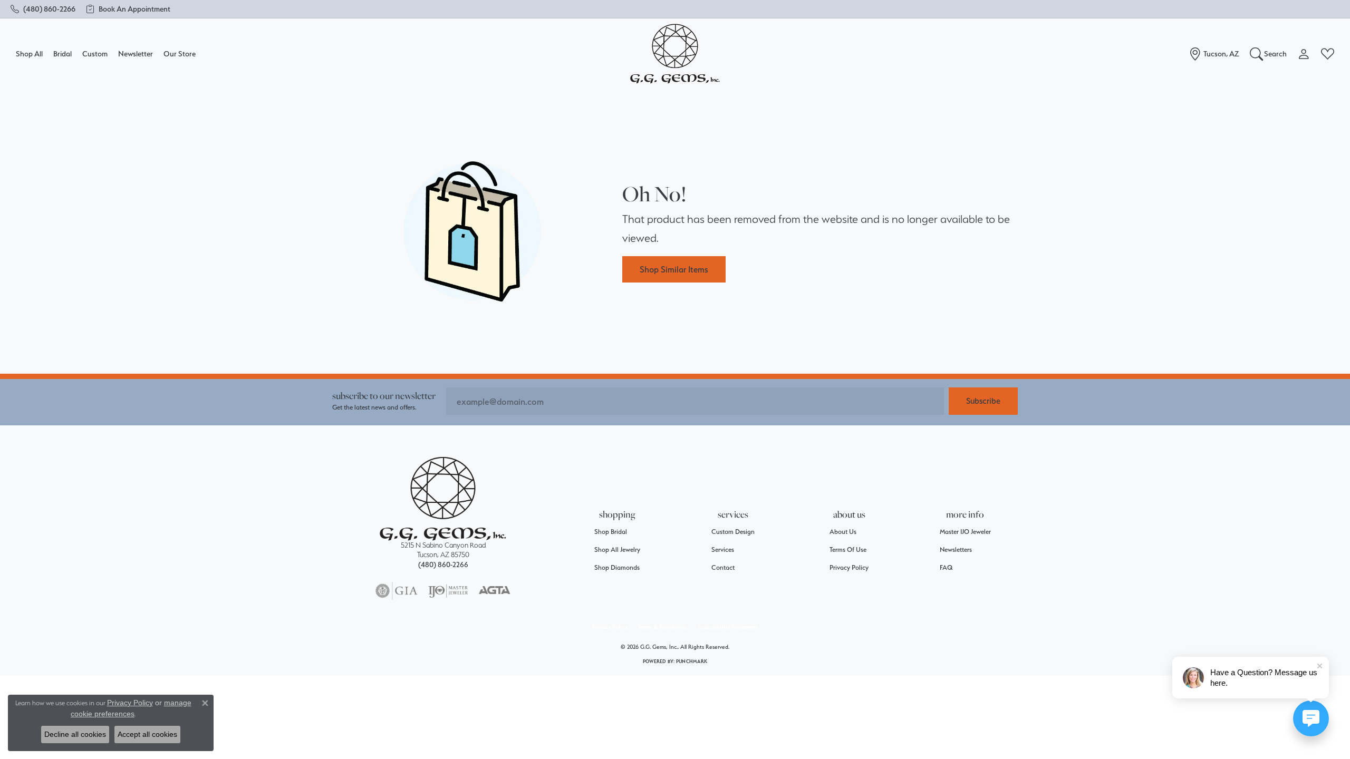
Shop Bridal (610, 532)
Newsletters (956, 549)
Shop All (29, 53)
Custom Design (733, 532)
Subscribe (983, 401)
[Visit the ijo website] (448, 591)
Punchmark (691, 661)
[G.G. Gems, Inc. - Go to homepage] (443, 499)
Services (722, 549)
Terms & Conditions (662, 627)
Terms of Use (848, 549)
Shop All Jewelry (617, 549)
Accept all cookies (147, 734)
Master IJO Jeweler (965, 532)
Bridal (62, 53)
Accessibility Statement (728, 627)
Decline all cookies (75, 734)
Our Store (179, 53)
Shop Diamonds (617, 567)
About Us (843, 532)
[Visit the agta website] (494, 591)
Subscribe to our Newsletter (384, 396)
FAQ (946, 567)
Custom (95, 53)
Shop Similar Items (674, 269)
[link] (43, 9)
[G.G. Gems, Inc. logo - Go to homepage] (675, 54)
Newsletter (135, 53)
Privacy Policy (849, 567)
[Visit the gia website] (396, 591)
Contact (723, 567)
